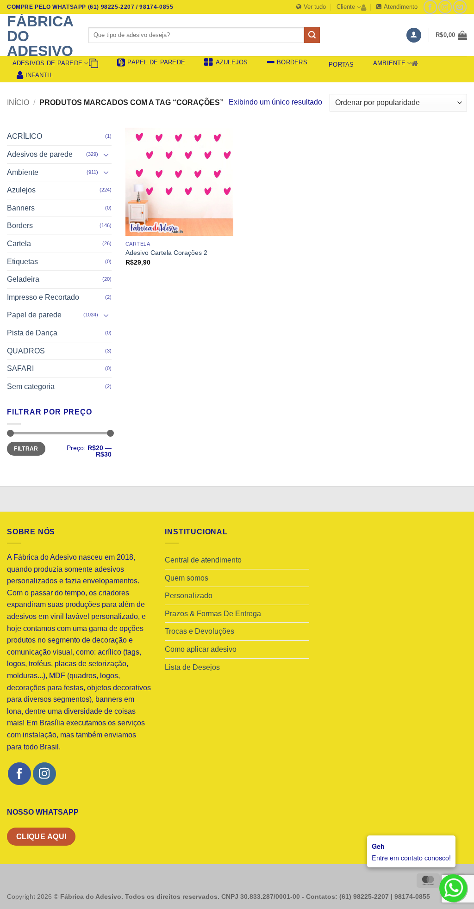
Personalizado (188, 596)
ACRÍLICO (24, 136)
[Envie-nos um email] (460, 6)
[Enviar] (312, 35)
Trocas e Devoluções (199, 631)
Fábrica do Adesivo (40, 36)
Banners (21, 208)
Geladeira (23, 279)
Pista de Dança (32, 333)
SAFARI (20, 368)
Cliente (346, 6)
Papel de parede (34, 315)
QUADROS (26, 351)
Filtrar (26, 448)
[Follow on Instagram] (445, 6)
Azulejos (21, 190)
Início (18, 102)
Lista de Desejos (192, 667)
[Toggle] (106, 154)
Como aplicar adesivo (201, 649)
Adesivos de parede (47, 63)
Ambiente (389, 63)
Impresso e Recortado (43, 297)
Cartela (19, 243)
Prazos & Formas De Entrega (213, 614)
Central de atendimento (203, 560)
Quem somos (186, 578)
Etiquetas (22, 262)
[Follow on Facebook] (430, 6)
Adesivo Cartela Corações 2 (166, 252)
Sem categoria (31, 386)
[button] (413, 35)
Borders (20, 225)
